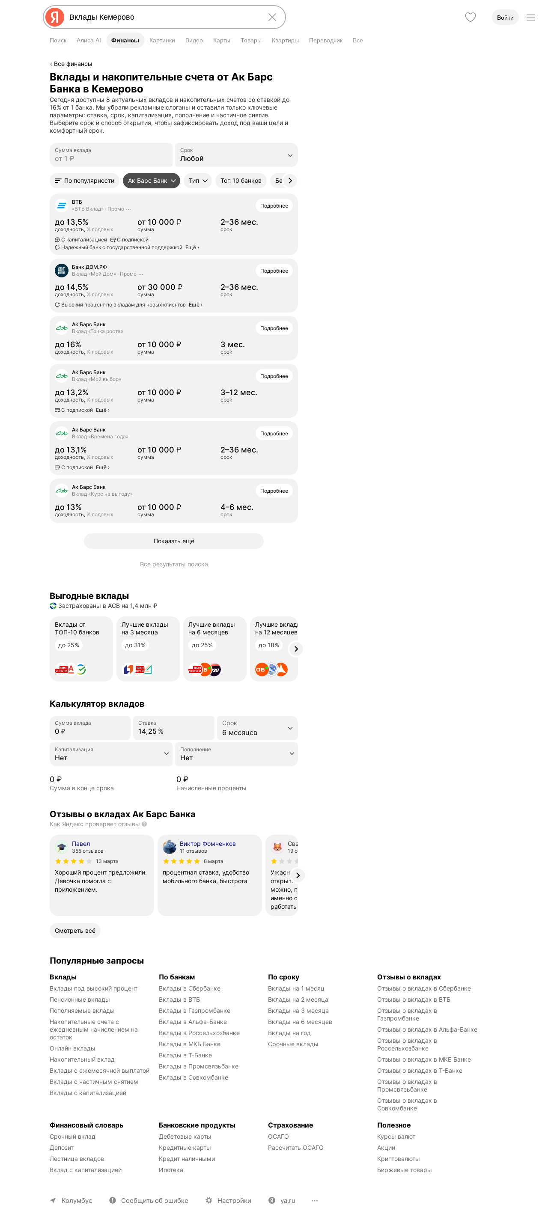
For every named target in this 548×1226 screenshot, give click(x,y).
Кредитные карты (185, 1147)
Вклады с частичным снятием (94, 1081)
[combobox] (162, 17)
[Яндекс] (54, 17)
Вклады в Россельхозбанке (199, 1032)
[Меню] (530, 17)
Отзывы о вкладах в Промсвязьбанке (408, 1085)
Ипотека (171, 1169)
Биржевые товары (404, 1169)
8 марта (213, 861)
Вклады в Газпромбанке (194, 1010)
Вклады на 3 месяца (298, 1010)
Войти (505, 17)
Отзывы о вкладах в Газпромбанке (408, 1014)
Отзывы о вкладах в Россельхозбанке (408, 1044)
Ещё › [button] (192, 247)
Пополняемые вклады (82, 1010)
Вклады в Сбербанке (189, 988)
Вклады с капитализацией (88, 1092)
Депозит (62, 1147)
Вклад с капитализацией (86, 1169)
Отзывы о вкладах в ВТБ (413, 999)
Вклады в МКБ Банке (189, 1043)
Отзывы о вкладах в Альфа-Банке (427, 1029)
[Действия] (296, 76)
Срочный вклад (72, 1136)
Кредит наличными (187, 1158)
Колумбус (77, 1200)
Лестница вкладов (77, 1158)
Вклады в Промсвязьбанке (198, 1066)
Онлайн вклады (72, 1048)
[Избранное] (470, 17)
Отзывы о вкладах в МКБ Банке (424, 1059)
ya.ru (287, 1200)
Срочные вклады (293, 1043)
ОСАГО (278, 1136)
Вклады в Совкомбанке (193, 1077)
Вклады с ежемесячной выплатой (99, 1070)
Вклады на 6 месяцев (300, 1021)
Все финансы (73, 63)
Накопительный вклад (82, 1059)
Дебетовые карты (185, 1136)
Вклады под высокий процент (93, 988)
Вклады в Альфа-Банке (193, 1021)
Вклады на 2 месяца (298, 999)
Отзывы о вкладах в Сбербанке (424, 988)
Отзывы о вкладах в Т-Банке (419, 1070)
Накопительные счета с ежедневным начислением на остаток (95, 1029)
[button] (84, 180)
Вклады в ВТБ (179, 999)
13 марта (107, 861)
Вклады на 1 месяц (296, 988)
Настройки (234, 1200)
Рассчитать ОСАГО (296, 1147)
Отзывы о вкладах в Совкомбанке (408, 1104)
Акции (386, 1147)
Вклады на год (289, 1032)
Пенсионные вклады (80, 999)
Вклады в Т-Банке (185, 1055)
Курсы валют (396, 1136)
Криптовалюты (398, 1158)
